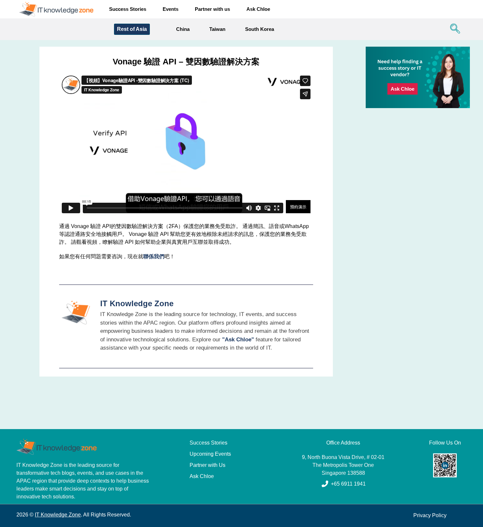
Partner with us (212, 9)
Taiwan (217, 29)
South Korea (259, 29)
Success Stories (127, 9)
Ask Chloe (258, 9)
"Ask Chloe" (238, 339)
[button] (453, 29)
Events (170, 9)
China (183, 29)
